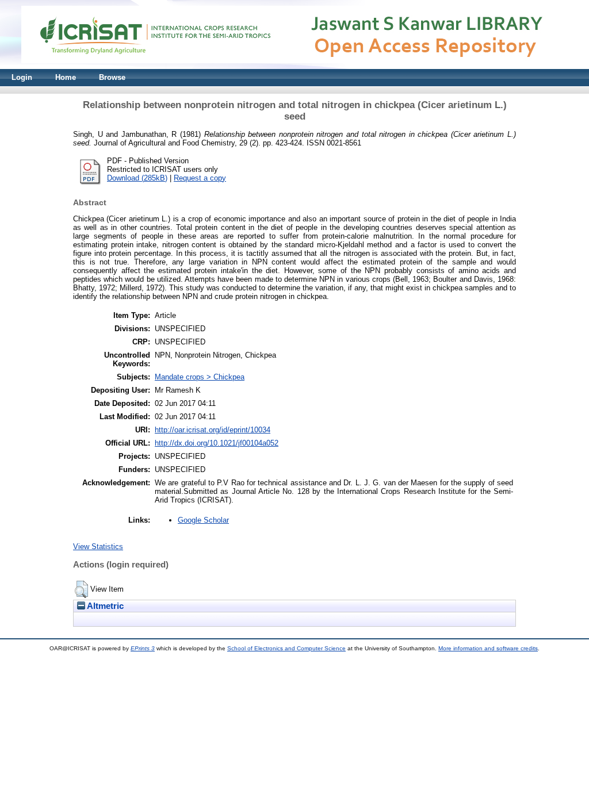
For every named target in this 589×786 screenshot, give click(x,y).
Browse (112, 77)
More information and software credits (488, 648)
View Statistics (98, 546)
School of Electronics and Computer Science (286, 648)
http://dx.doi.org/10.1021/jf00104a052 (216, 443)
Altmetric (104, 606)
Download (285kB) (137, 178)
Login (22, 77)
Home (65, 77)
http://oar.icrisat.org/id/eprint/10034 (212, 429)
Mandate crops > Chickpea (199, 377)
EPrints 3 (143, 648)
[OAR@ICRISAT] (294, 66)
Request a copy (200, 178)
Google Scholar (203, 520)
